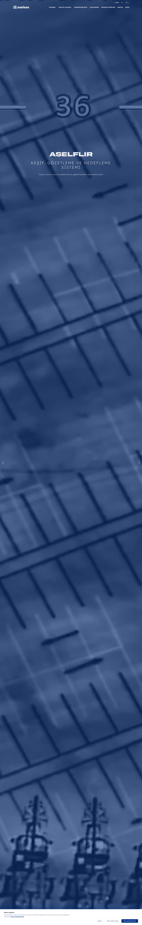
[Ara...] (121, 2)
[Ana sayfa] (24, 9)
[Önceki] (3, 462)
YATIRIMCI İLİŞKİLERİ (108, 7)
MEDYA (127, 7)
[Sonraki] (139, 462)
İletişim (117, 2)
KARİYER (120, 7)
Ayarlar (100, 921)
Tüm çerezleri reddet (112, 921)
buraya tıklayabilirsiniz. (17, 916)
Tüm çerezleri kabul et (130, 921)
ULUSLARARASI (94, 7)
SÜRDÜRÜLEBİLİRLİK (80, 7)
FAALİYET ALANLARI (65, 7)
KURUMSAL (52, 7)
